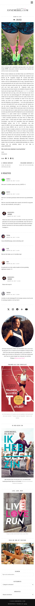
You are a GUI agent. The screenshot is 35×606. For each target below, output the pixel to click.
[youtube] (26, 309)
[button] (32, 2)
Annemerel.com (19, 601)
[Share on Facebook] (6, 158)
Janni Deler (26, 91)
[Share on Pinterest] (11, 158)
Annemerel (10, 212)
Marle (8, 179)
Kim (8, 262)
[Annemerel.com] (17, 7)
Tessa (8, 235)
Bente (8, 192)
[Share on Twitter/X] (8, 158)
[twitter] (8, 309)
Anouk (9, 292)
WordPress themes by (17, 603)
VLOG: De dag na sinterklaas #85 (7, 165)
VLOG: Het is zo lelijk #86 (26, 164)
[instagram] (13, 309)
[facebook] (17, 309)
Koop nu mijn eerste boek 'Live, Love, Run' (17, 534)
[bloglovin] (22, 309)
